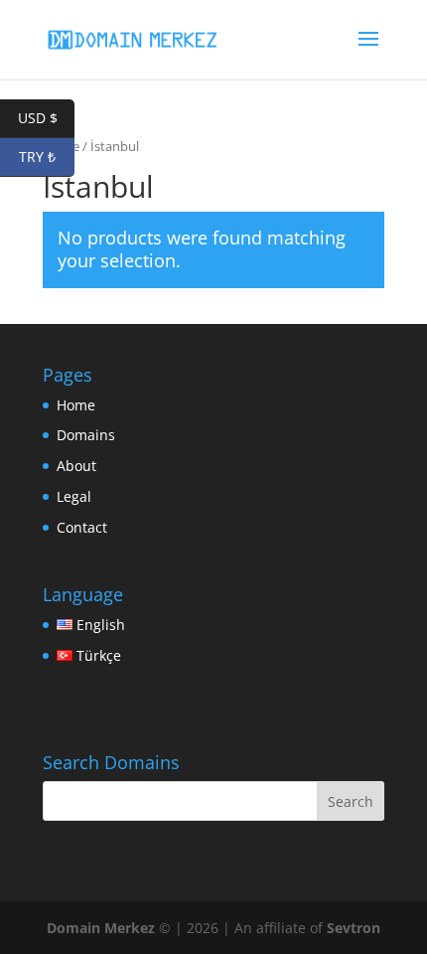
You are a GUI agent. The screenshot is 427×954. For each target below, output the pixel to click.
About (76, 465)
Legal (74, 496)
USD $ (46, 117)
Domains (86, 434)
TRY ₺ (46, 156)
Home (76, 405)
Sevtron (353, 927)
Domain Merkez (101, 927)
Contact (82, 527)
